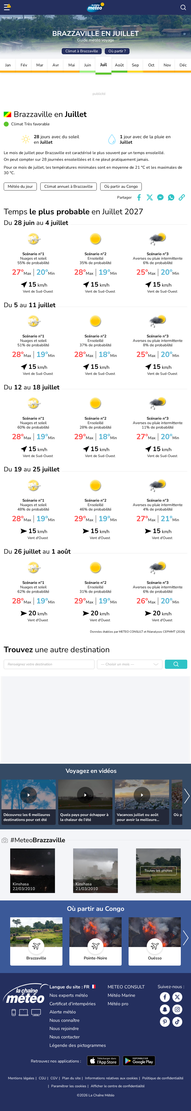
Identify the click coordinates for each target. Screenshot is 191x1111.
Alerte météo (62, 1012)
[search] (183, 7)
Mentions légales (21, 1078)
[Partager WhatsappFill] (171, 197)
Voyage (5, 17)
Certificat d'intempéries (72, 1004)
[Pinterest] (165, 1022)
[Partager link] (182, 197)
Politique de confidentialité (162, 1078)
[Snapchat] (165, 1009)
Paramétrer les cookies (68, 1086)
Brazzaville (30, 17)
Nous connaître (64, 1020)
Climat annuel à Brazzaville (68, 186)
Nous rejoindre (64, 1028)
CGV (54, 1078)
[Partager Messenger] (160, 197)
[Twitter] (177, 997)
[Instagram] (177, 1009)
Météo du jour (20, 186)
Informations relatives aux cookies (111, 1078)
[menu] (8, 7)
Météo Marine (121, 995)
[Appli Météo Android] (139, 1061)
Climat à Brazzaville (81, 51)
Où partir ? (117, 51)
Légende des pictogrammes (77, 1045)
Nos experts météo (68, 995)
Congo (17, 17)
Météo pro (118, 1004)
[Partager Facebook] (139, 197)
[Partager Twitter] (149, 197)
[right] (187, 796)
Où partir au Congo (121, 186)
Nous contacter (64, 1037)
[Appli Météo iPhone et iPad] (103, 1061)
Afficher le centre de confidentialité (117, 1086)
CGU (42, 1078)
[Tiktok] (177, 1022)
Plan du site (71, 1078)
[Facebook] (165, 997)
